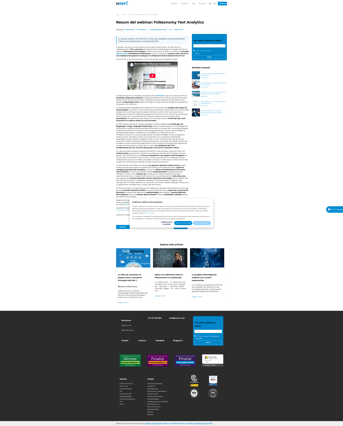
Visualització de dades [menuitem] (155, 396)
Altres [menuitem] (122, 404)
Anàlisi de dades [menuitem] (152, 409)
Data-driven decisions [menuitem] (127, 399)
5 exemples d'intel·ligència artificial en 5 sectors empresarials (204, 277)
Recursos (202, 3)
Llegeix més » (123, 303)
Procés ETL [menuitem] (151, 386)
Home (124, 14)
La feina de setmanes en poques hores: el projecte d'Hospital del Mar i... (130, 277)
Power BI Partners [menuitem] (153, 407)
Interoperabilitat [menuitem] (153, 399)
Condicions (199, 423)
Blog (193, 3)
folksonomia (129, 29)
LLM (170, 29)
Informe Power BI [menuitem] (126, 383)
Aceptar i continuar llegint (183, 223)
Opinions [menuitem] (150, 414)
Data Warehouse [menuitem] (153, 404)
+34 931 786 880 (154, 318)
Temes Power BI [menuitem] (125, 394)
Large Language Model (157, 29)
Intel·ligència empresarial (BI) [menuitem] (157, 402)
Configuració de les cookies (166, 223)
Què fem (174, 3)
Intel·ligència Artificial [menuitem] (154, 383)
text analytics (142, 29)
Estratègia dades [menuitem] (125, 396)
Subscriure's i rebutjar (201, 223)
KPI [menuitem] (121, 391)
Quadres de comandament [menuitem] (157, 391)
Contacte (222, 3)
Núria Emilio (204, 77)
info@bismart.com (177, 318)
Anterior (123, 227)
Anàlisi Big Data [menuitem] (152, 389)
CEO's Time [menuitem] (124, 386)
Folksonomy (178, 29)
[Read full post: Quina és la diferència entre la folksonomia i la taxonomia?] (170, 267)
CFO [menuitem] (121, 402)
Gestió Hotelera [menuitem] (152, 394)
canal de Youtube (123, 210)
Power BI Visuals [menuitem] (125, 389)
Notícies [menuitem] (150, 412)
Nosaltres (184, 3)
